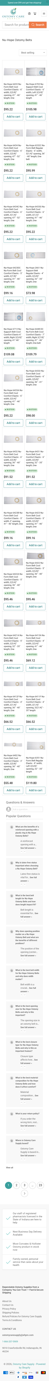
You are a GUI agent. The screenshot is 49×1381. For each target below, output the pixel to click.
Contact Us (7, 1305)
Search (40, 24)
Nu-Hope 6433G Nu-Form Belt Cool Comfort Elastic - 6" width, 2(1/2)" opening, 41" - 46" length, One (35, 213)
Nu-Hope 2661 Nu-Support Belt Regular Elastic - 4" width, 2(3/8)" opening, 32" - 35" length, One (35, 274)
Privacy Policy (9, 1308)
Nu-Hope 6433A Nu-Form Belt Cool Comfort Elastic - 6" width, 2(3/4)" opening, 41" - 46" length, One (13, 397)
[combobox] (24, 24)
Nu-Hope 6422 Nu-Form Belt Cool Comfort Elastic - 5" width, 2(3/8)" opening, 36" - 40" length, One (35, 570)
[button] (21, 851)
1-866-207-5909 (10, 1341)
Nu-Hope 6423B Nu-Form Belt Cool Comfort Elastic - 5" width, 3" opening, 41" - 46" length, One (13, 518)
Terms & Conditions (12, 1320)
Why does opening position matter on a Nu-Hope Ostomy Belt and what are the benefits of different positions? (27, 937)
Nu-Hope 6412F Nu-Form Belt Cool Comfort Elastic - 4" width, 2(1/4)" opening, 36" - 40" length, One (13, 703)
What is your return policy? (27, 1113)
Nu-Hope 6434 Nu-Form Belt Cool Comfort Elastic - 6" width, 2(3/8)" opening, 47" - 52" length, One (13, 152)
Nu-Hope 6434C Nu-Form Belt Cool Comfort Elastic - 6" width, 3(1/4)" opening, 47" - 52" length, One (13, 213)
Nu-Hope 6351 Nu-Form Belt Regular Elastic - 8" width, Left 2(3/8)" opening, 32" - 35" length (35, 765)
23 (40, 1185)
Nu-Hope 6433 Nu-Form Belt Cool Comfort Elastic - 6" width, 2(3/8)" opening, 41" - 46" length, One (13, 91)
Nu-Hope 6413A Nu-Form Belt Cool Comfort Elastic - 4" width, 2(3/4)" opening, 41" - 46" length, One (35, 642)
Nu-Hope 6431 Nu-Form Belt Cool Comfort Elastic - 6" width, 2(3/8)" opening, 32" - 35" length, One (35, 458)
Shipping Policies (10, 1312)
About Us (6, 1301)
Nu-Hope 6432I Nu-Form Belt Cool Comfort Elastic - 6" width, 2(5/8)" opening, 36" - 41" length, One (35, 378)
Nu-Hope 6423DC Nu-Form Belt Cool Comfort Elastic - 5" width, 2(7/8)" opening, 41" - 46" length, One (13, 274)
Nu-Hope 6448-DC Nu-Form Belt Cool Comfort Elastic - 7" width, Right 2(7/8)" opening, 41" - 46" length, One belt (35, 336)
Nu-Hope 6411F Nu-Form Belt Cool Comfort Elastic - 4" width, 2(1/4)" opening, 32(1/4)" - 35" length (35, 703)
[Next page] (24, 1193)
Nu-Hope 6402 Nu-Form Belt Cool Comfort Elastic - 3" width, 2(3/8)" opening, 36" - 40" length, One (13, 762)
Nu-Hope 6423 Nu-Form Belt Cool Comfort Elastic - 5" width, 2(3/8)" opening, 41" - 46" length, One (35, 519)
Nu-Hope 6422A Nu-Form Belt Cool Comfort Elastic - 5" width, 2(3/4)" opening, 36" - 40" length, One (13, 581)
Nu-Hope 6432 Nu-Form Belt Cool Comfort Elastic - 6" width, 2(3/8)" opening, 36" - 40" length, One (13, 458)
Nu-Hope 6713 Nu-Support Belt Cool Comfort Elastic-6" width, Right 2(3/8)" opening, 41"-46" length (13, 336)
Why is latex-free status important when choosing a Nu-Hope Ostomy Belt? (26, 865)
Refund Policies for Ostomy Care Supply (22, 1316)
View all (9, 1167)
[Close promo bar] (47, 2)
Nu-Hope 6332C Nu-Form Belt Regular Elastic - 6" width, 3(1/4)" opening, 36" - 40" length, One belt (35, 152)
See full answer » (28, 848)
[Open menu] (44, 13)
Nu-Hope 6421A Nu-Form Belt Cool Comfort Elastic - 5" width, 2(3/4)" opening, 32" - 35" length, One (13, 642)
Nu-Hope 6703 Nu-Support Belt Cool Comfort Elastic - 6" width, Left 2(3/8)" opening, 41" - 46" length (35, 91)
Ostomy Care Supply (23, 1364)
